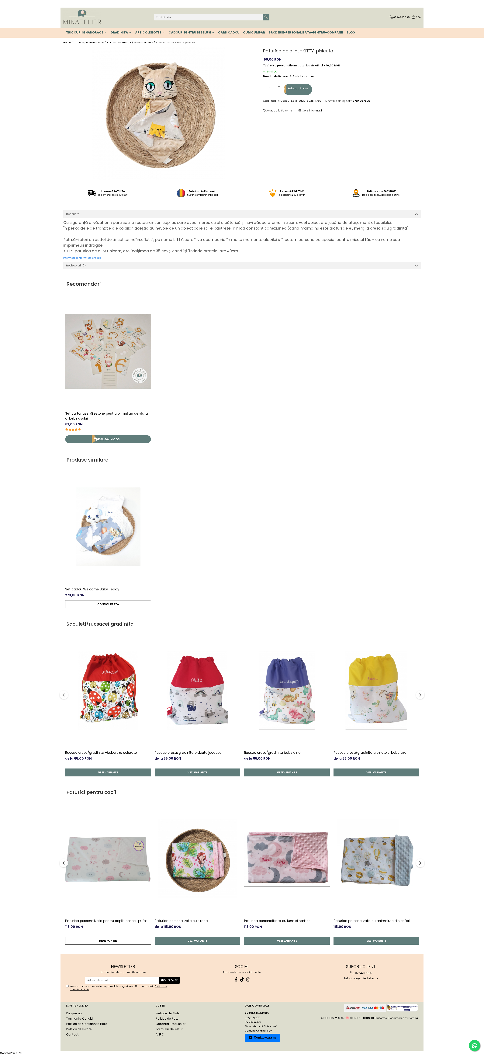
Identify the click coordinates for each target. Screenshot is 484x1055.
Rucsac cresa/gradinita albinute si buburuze (370, 752)
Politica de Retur (168, 1019)
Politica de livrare (79, 1029)
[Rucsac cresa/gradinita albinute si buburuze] (376, 690)
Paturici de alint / (144, 42)
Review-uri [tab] (76, 265)
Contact (72, 1034)
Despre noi (74, 1013)
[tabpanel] (158, 113)
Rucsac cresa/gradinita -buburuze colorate (101, 752)
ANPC (160, 1034)
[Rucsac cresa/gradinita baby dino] (287, 690)
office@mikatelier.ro (363, 978)
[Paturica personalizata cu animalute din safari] (376, 858)
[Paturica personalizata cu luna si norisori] (287, 858)
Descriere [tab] (72, 214)
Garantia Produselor (171, 1024)
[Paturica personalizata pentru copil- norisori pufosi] (108, 858)
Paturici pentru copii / (120, 42)
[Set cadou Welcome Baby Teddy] (108, 527)
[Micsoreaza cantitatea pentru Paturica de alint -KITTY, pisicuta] (279, 90)
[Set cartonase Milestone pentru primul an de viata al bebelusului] (108, 351)
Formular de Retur (169, 1029)
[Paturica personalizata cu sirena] (197, 858)
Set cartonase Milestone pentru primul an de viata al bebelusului (106, 416)
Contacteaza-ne (265, 1037)
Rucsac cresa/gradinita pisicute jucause (188, 752)
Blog (351, 32)
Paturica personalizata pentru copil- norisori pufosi (106, 921)
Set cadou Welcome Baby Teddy (92, 589)
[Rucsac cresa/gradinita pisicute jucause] (197, 690)
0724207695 (363, 973)
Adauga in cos (297, 88)
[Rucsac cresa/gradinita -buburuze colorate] (108, 690)
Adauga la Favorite (279, 110)
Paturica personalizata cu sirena (181, 921)
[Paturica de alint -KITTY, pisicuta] (158, 113)
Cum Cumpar (254, 32)
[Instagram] (248, 979)
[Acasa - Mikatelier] (82, 17)
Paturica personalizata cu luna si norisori (277, 921)
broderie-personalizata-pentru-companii (306, 32)
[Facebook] (236, 979)
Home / (68, 42)
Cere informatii (311, 110)
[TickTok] (242, 979)
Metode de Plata (168, 1013)
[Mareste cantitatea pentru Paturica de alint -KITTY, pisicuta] (279, 86)
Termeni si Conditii (79, 1019)
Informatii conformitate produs (82, 258)
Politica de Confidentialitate (86, 1024)
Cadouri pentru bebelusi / (90, 42)
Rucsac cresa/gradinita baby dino (272, 752)
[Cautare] (266, 17)
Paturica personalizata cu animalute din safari (372, 921)
